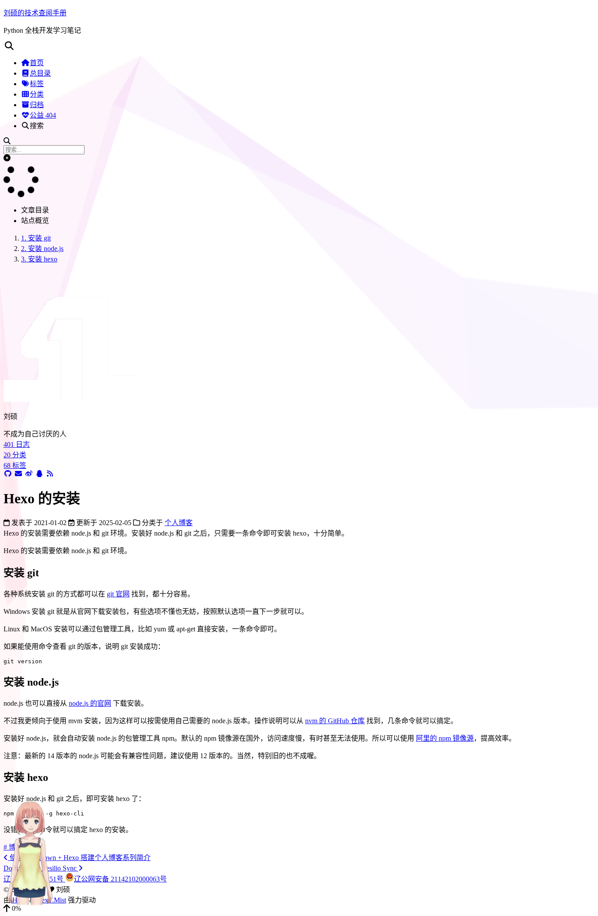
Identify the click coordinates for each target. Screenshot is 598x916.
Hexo (20, 900)
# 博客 (13, 847)
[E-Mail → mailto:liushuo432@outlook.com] (18, 473)
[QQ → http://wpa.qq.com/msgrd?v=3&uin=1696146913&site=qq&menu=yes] (39, 473)
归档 (37, 104)
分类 (37, 94)
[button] (299, 46)
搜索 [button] (37, 125)
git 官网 (118, 594)
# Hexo (35, 847)
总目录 (40, 73)
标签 (37, 83)
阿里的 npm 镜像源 (445, 738)
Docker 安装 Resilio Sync (41, 868)
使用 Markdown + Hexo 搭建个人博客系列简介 (79, 857)
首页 (37, 62)
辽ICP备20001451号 (34, 879)
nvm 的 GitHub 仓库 (335, 720)
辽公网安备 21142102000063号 (120, 879)
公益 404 (43, 115)
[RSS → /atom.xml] (50, 473)
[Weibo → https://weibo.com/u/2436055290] (29, 473)
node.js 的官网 (90, 703)
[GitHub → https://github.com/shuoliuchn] (8, 473)
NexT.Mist (51, 900)
